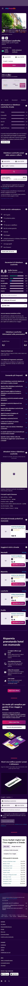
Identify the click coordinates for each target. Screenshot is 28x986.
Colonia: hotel (6, 870)
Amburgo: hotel (7, 877)
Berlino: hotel (6, 863)
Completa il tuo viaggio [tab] (10, 853)
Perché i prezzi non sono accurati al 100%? (12, 909)
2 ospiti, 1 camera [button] (8, 61)
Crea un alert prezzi (12, 681)
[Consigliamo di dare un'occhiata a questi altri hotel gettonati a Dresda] (26, 520)
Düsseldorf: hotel (7, 881)
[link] (18, 564)
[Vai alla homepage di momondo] (10, 8)
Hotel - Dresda (13, 916)
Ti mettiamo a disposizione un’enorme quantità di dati (13, 906)
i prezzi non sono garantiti (11, 898)
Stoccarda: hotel (7, 879)
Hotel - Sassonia (4, 916)
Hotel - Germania (21, 915)
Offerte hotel (4, 915)
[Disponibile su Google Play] (5, 974)
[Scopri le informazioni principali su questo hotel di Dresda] (26, 106)
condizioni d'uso (18, 824)
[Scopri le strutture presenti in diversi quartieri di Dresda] (26, 547)
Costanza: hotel (7, 883)
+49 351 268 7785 (6, 47)
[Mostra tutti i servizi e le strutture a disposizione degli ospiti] (26, 209)
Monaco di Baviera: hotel (9, 861)
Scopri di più (5, 188)
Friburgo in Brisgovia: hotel (9, 874)
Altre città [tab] (6, 846)
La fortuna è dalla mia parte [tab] (11, 850)
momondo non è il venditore (10, 903)
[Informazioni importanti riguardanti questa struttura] (26, 333)
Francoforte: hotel (7, 868)
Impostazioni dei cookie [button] (7, 198)
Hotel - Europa (12, 915)
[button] (2, 8)
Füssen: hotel (6, 872)
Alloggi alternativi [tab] (16, 846)
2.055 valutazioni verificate (17, 51)
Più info (24, 552)
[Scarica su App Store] (14, 974)
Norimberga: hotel (7, 865)
